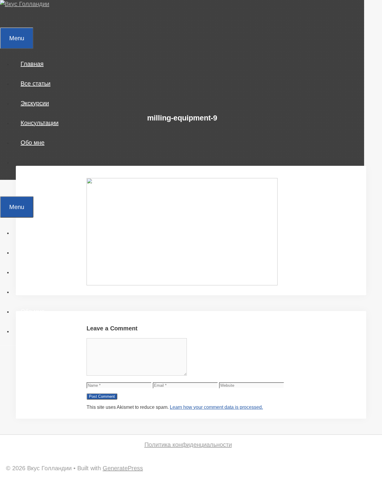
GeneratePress (123, 468)
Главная (32, 64)
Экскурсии (35, 103)
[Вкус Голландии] (24, 4)
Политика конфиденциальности (188, 444)
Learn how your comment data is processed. (216, 407)
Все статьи (35, 83)
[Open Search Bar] (8, 17)
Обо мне (32, 142)
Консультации (39, 123)
